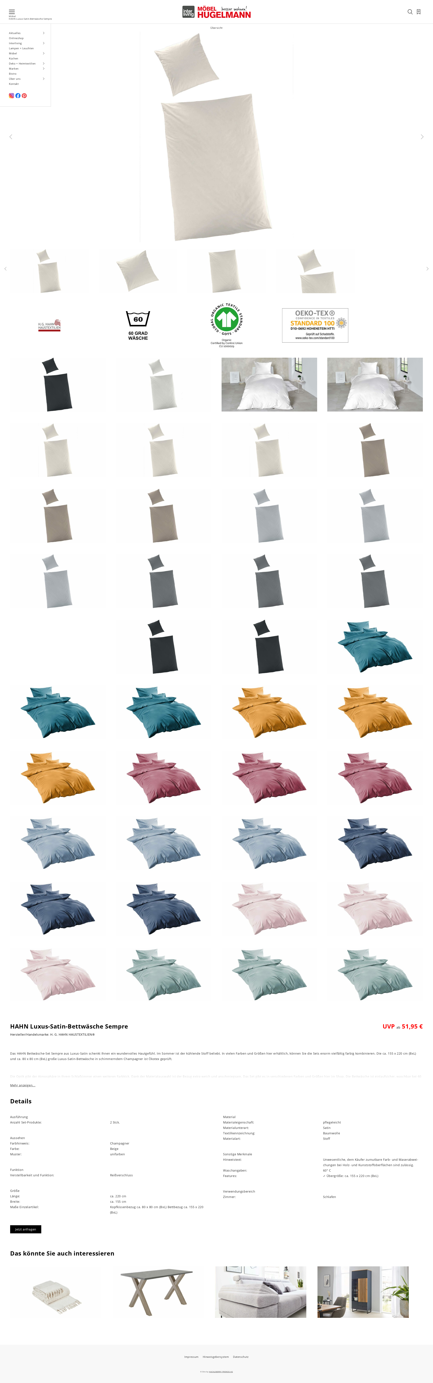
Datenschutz (241, 1356)
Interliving (15, 43)
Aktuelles (15, 33)
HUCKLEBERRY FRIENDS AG (221, 1371)
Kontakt (14, 83)
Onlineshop (16, 38)
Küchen (13, 58)
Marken (14, 68)
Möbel (12, 16)
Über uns (14, 78)
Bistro (13, 73)
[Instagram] (11, 97)
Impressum (191, 1356)
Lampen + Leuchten (21, 48)
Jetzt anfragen (25, 1229)
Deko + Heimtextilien (22, 63)
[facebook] (17, 97)
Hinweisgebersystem (216, 1356)
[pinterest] (24, 97)
